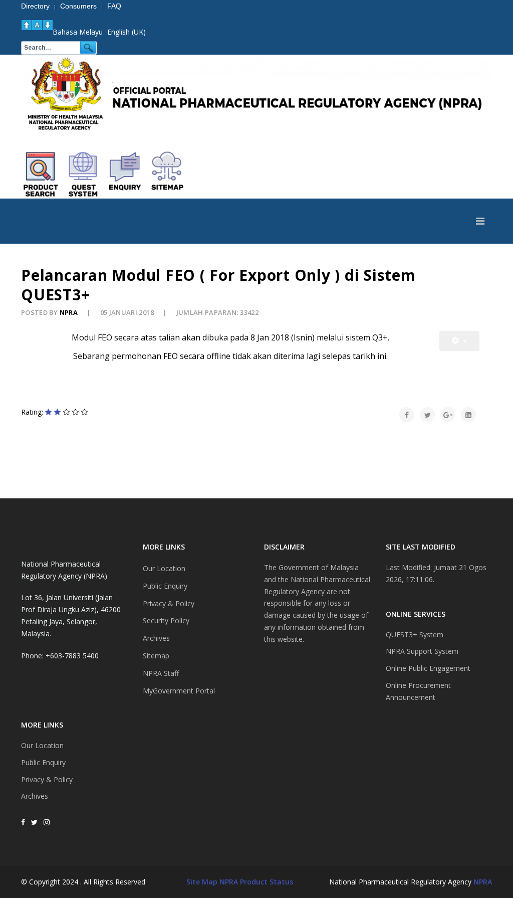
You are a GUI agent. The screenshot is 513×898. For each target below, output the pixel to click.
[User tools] (459, 341)
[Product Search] (41, 174)
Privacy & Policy (47, 779)
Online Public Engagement (428, 668)
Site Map (201, 881)
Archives (34, 796)
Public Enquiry (43, 762)
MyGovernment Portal (179, 690)
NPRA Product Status (256, 881)
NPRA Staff (161, 673)
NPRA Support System (422, 651)
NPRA (482, 881)
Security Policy (166, 620)
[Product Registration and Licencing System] (83, 174)
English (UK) (126, 32)
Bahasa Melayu (78, 32)
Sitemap (156, 655)
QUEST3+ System (414, 634)
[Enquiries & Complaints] (125, 174)
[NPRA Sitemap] (167, 174)
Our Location (42, 745)
